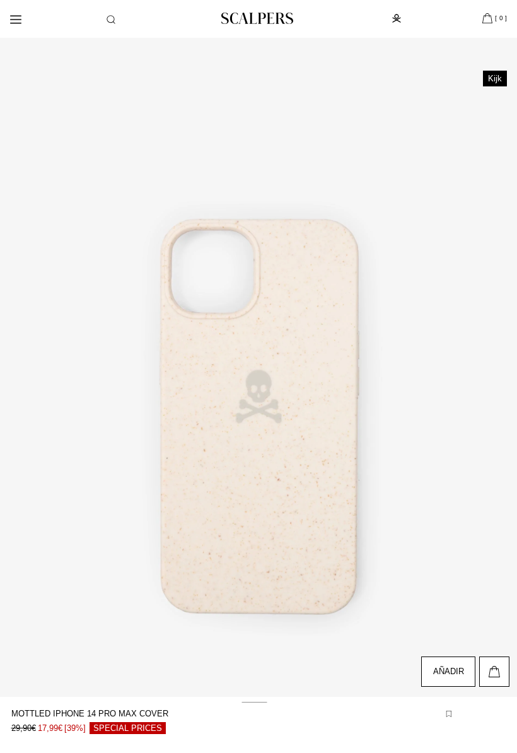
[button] (111, 19)
